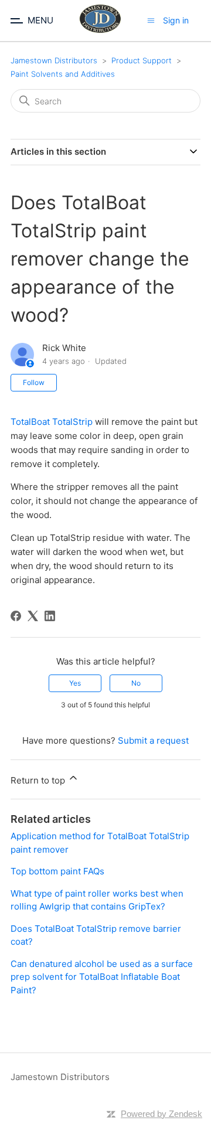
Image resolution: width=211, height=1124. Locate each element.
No (136, 683)
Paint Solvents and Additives (63, 74)
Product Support (141, 60)
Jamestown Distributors (54, 60)
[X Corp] (33, 616)
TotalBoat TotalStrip (52, 421)
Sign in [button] (176, 20)
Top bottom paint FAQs (57, 871)
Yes (75, 683)
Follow (34, 382)
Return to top (39, 780)
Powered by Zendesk (161, 1114)
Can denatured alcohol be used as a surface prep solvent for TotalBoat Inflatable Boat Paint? (102, 977)
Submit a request (153, 740)
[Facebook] (16, 616)
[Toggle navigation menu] (151, 20)
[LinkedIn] (50, 616)
